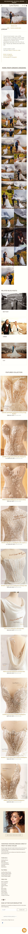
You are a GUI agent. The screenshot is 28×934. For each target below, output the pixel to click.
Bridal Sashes (3, 866)
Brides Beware (4, 891)
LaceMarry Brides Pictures (6, 872)
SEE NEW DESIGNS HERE (14, 835)
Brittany (6, 311)
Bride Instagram (7, 54)
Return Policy (3, 888)
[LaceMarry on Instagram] (3, 900)
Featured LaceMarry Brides (16, 28)
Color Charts (3, 884)
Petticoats (3, 865)
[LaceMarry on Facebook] (1, 900)
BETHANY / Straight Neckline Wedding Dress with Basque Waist (14, 585)
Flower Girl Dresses (4, 862)
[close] (26, 2)
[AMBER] (14, 326)
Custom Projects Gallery (5, 876)
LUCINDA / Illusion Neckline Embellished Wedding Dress (14, 714)
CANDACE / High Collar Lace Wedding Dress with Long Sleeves (14, 542)
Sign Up (21, 909)
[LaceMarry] (14, 6)
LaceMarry (5, 919)
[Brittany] (14, 301)
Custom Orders (4, 892)
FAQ (2, 887)
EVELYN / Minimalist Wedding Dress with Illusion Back (14, 671)
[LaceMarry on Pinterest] (4, 900)
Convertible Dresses (5, 864)
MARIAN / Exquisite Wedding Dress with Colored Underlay (14, 499)
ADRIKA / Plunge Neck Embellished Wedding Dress (14, 800)
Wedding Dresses (4, 860)
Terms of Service (4, 893)
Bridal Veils (3, 861)
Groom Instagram (8, 55)
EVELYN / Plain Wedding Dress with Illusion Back (14, 628)
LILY (4, 360)
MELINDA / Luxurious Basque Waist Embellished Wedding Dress (14, 757)
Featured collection (14, 372)
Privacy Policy (4, 889)
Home (8, 28)
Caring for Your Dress (5, 895)
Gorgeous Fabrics (4, 885)
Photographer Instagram (10, 57)
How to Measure (4, 882)
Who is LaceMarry (4, 881)
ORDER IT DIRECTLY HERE (14, 50)
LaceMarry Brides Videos (6, 874)
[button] (24, 930)
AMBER (5, 336)
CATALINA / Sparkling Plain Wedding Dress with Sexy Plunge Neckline (14, 413)
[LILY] (14, 350)
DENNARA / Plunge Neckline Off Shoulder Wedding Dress (14, 456)
